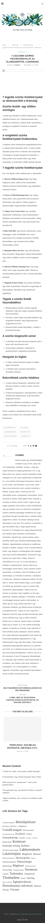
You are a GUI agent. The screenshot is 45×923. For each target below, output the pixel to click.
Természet (31, 869)
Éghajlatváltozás (22, 881)
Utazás (23, 878)
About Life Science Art (27, 914)
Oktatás (33, 858)
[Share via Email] (36, 446)
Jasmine (17, 65)
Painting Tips (25, 432)
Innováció (7, 842)
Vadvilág (30, 878)
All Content (38, 914)
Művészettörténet (8, 858)
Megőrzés (27, 853)
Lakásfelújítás (11, 854)
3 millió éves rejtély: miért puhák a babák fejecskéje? (21, 771)
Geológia (35, 838)
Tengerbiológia (18, 870)
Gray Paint (24, 427)
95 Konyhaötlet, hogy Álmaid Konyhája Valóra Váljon (21, 777)
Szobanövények (30, 866)
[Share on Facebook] (28, 446)
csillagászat (22, 826)
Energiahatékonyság (8, 834)
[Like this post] (25, 446)
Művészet (15, 45)
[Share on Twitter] (31, 446)
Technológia (7, 870)
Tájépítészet (29, 874)
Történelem (11, 877)
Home (4, 45)
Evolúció (20, 833)
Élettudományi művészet (17, 885)
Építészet (37, 886)
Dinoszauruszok (28, 830)
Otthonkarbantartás (9, 862)
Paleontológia (24, 861)
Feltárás (29, 834)
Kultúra (25, 845)
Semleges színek (10, 436)
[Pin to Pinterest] (33, 446)
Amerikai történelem (8, 823)
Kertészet (19, 841)
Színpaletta (25, 436)
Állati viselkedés (7, 882)
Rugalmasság (7, 866)
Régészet (18, 865)
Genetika (28, 838)
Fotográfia (22, 838)
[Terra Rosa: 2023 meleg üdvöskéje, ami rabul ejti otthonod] (22, 729)
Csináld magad (11, 829)
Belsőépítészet (28, 45)
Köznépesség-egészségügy (10, 850)
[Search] (42, 3)
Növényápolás (23, 857)
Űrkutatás (14, 889)
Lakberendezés (10, 432)
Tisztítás (5, 874)
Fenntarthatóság (10, 837)
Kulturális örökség (11, 845)
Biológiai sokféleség (9, 826)
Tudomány (16, 873)
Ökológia (5, 890)
